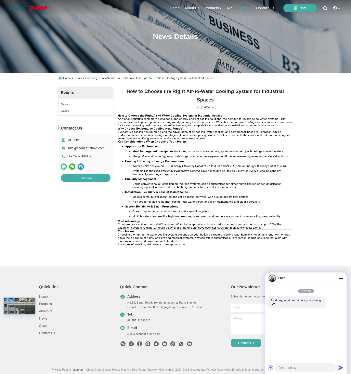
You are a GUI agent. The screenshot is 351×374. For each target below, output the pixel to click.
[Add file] (270, 367)
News (78, 78)
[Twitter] (131, 345)
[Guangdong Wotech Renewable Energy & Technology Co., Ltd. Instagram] (148, 345)
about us (191, 8)
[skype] (80, 166)
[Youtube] (156, 345)
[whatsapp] (63, 166)
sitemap (78, 369)
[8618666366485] (181, 345)
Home (175, 8)
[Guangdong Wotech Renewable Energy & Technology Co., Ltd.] (28, 8)
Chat (302, 8)
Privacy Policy (60, 369)
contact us (265, 8)
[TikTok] (173, 345)
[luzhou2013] (189, 345)
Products (45, 304)
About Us (45, 311)
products (211, 8)
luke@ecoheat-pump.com (85, 148)
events (242, 8)
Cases (43, 326)
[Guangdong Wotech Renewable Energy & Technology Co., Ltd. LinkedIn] (164, 345)
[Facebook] (139, 345)
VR (229, 8)
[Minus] (340, 278)
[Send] (341, 367)
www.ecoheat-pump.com (169, 244)
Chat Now (85, 177)
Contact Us (47, 333)
